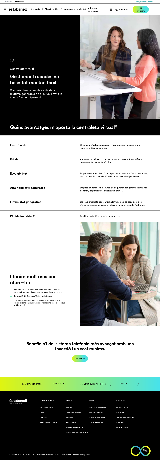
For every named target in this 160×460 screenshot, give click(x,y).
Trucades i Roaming (97, 422)
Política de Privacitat (45, 454)
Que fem (43, 417)
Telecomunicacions (74, 412)
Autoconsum (71, 422)
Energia (69, 407)
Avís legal (30, 454)
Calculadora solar (96, 412)
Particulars (8, 2)
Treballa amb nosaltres (125, 417)
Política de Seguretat (81, 454)
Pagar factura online (97, 417)
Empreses (19, 2)
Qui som (43, 412)
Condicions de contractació (77, 432)
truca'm (124, 384)
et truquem (141, 9)
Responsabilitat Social (48, 422)
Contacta (120, 412)
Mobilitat (69, 417)
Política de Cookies (63, 454)
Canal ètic (120, 422)
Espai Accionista (122, 427)
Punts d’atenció (122, 407)
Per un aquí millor (46, 407)
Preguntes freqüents (97, 407)
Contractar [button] (80, 358)
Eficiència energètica (74, 427)
